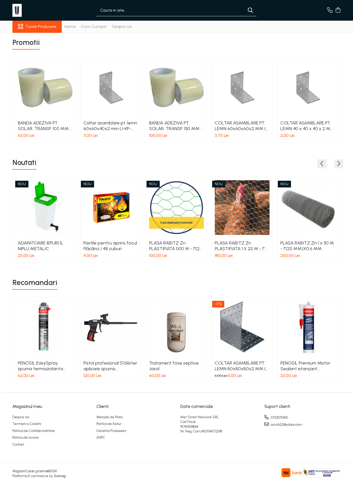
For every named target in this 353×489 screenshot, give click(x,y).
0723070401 (279, 418)
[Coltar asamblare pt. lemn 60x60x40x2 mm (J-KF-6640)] (110, 87)
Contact (18, 444)
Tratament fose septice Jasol (174, 366)
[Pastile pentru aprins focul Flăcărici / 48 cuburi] (110, 207)
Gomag (59, 476)
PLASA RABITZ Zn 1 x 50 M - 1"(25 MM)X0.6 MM (307, 245)
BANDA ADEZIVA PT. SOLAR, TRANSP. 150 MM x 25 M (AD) (176, 125)
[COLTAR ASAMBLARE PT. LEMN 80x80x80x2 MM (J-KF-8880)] (242, 327)
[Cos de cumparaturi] (338, 10)
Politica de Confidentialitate (33, 431)
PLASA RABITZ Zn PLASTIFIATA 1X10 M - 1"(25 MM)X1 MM (175, 245)
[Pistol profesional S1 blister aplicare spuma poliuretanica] (110, 327)
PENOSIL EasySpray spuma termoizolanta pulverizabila (40, 366)
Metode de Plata (109, 417)
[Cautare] (250, 10)
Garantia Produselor (111, 431)
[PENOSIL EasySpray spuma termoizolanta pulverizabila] (45, 327)
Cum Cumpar (94, 26)
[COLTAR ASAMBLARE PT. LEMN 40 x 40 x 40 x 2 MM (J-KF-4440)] (307, 87)
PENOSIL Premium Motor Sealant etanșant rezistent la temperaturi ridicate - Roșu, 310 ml (305, 366)
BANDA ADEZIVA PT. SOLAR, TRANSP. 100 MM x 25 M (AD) (45, 125)
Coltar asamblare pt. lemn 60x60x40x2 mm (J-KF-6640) (110, 125)
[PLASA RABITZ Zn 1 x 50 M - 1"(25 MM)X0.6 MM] (307, 207)
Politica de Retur (108, 424)
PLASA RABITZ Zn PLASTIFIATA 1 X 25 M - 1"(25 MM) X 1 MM (240, 245)
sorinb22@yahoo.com (286, 425)
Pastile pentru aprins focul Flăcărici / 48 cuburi (110, 245)
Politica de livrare (25, 437)
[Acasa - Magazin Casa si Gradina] (38, 10)
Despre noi (122, 26)
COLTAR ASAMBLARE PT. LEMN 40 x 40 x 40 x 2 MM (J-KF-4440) (307, 125)
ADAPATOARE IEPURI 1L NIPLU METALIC (40, 245)
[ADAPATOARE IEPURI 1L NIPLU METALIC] (45, 207)
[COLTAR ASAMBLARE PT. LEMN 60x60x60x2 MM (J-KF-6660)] (242, 87)
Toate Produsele (41, 26)
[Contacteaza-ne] (330, 10)
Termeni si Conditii (26, 424)
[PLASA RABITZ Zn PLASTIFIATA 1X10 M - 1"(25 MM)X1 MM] (176, 207)
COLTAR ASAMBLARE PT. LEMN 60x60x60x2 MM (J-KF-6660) (242, 125)
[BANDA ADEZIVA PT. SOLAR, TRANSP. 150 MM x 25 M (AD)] (176, 87)
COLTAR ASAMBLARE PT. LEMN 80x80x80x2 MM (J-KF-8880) (242, 366)
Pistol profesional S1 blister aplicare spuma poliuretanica (110, 366)
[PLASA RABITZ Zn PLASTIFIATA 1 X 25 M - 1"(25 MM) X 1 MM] (242, 207)
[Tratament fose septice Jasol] (176, 327)
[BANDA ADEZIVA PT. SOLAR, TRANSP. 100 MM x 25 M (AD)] (45, 87)
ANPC (100, 437)
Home (70, 26)
